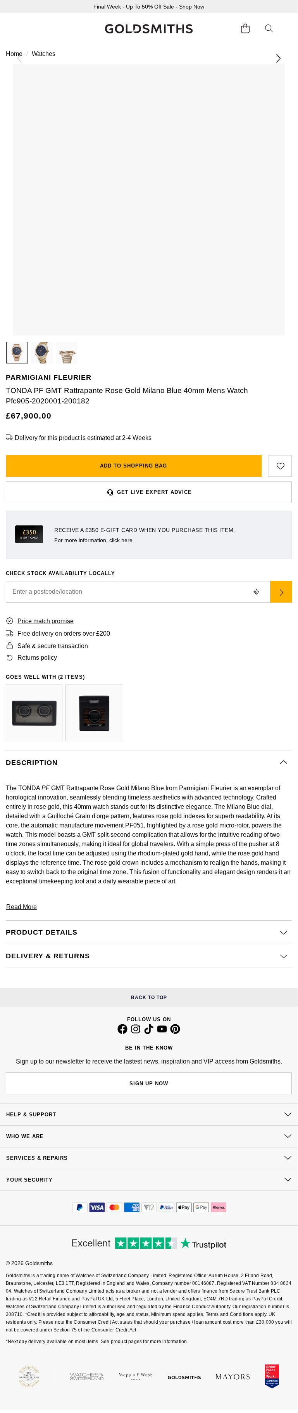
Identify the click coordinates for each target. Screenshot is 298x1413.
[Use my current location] (256, 592)
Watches (43, 53)
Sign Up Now (148, 1083)
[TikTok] (148, 1032)
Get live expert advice (154, 492)
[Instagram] (135, 1032)
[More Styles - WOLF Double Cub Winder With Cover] (34, 713)
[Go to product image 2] (42, 352)
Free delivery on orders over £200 (63, 633)
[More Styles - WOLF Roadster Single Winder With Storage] (93, 713)
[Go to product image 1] (17, 352)
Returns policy (37, 657)
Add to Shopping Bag (133, 466)
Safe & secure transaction (52, 646)
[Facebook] (122, 1032)
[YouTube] (162, 1032)
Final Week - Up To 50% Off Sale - (148, 6)
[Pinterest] (175, 1032)
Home (14, 53)
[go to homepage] (148, 28)
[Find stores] (281, 592)
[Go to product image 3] (67, 352)
